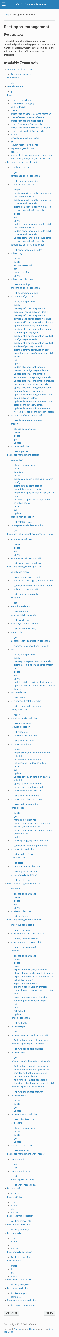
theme (32, 1329)
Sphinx (17, 1329)
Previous (12, 1313)
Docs (6, 15)
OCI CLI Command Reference (31, 4)
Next (48, 1313)
